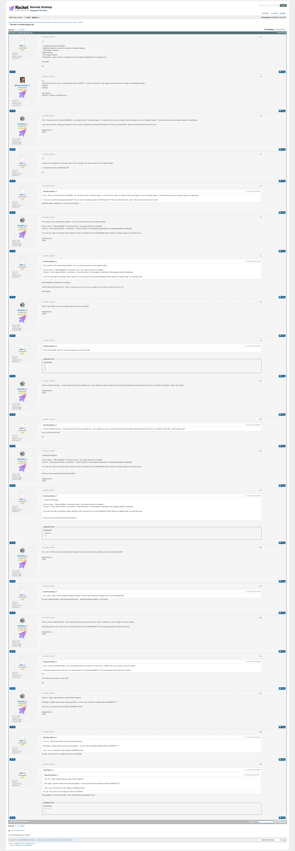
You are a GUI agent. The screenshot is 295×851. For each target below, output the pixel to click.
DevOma (21, 124)
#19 (260, 731)
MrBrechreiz (18, 845)
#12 (260, 451)
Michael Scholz (21, 85)
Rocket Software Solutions (27, 840)
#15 (260, 586)
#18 (260, 693)
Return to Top (41, 840)
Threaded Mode (281, 32)
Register (35, 17)
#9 (260, 340)
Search (275, 13)
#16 (260, 617)
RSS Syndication (67, 840)
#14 (260, 547)
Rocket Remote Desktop (42, 22)
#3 (260, 115)
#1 (260, 37)
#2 (260, 76)
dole (21, 46)
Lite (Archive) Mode (54, 840)
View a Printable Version (17, 830)
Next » (22, 29)
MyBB (17, 843)
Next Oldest (14, 821)
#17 (260, 656)
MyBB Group (31, 843)
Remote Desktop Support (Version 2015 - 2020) (66, 22)
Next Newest (24, 821)
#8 (260, 302)
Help (283, 13)
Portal (266, 13)
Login (28, 17)
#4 (260, 154)
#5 (260, 185)
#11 (260, 419)
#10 (260, 381)
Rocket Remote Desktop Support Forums (21, 22)
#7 (260, 256)
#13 (260, 490)
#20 (260, 764)
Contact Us (13, 840)
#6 (260, 217)
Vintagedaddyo (28, 845)
